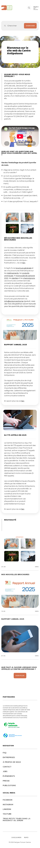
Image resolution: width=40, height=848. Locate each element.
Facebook (8, 799)
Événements (9, 776)
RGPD (26, 837)
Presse (6, 780)
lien (23, 263)
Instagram (8, 804)
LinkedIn (7, 809)
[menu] (35, 9)
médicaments (13, 273)
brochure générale (23, 268)
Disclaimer (16, 837)
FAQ (4, 752)
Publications (9, 785)
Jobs (5, 771)
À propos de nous (12, 762)
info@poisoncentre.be (13, 301)
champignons (29, 278)
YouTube (7, 813)
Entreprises (9, 757)
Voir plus (20, 675)
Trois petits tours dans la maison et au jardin (16, 819)
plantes (15, 278)
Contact (7, 766)
